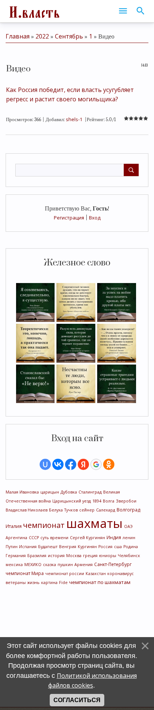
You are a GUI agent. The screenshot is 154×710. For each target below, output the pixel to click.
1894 (96, 501)
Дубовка (69, 492)
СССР (34, 537)
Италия (14, 526)
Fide (63, 582)
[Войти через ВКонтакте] (58, 464)
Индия (114, 537)
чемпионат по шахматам (99, 582)
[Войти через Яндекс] (83, 464)
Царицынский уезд (71, 501)
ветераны (16, 582)
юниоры (107, 555)
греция (90, 555)
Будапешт (48, 546)
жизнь (33, 582)
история (56, 555)
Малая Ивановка (22, 492)
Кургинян (87, 546)
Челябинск (129, 555)
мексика (14, 564)
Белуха (56, 510)
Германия (16, 555)
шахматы (94, 523)
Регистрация (69, 217)
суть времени (54, 537)
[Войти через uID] (45, 464)
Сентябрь (69, 36)
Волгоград (128, 510)
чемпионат (44, 525)
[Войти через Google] (96, 464)
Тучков (71, 510)
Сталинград (90, 492)
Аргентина (16, 537)
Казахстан (96, 573)
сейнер (87, 510)
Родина (130, 546)
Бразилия (36, 555)
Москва (73, 555)
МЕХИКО (32, 564)
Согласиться (77, 700)
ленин (129, 537)
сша (118, 546)
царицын (49, 492)
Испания (28, 546)
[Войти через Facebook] (70, 464)
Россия (105, 546)
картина (49, 582)
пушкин (65, 564)
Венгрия (67, 546)
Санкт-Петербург (113, 564)
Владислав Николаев (26, 510)
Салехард (105, 510)
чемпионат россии (64, 573)
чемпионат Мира (25, 573)
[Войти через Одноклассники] (108, 464)
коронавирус (120, 573)
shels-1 (74, 119)
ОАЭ (128, 526)
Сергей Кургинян (87, 537)
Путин (12, 546)
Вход (95, 217)
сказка (49, 564)
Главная (18, 36)
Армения (83, 564)
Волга (108, 501)
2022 (42, 36)
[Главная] (33, 11)
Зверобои (126, 501)
